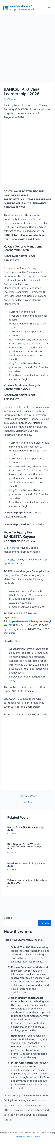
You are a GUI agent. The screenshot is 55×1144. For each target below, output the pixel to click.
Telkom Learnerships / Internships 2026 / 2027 (27, 881)
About (29, 1137)
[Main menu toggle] (49, 7)
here (12, 547)
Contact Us (20, 1137)
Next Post (27, 802)
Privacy (37, 1137)
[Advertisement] (27, 46)
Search (8, 917)
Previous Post (27, 796)
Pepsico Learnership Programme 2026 (26, 864)
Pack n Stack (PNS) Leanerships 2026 (26, 828)
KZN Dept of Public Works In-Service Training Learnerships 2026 (24, 846)
